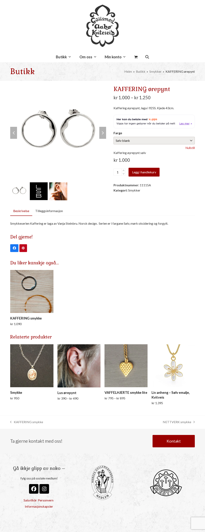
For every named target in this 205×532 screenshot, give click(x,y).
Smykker (134, 190)
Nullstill (190, 148)
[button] (136, 57)
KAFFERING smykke (26, 422)
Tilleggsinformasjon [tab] (49, 211)
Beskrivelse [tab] (21, 211)
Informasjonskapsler (39, 506)
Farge (118, 133)
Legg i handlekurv (144, 172)
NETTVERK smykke (177, 422)
